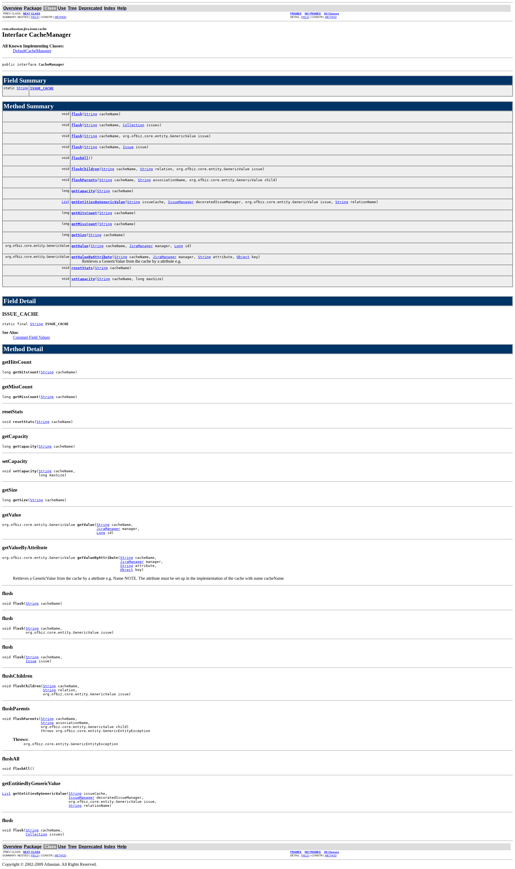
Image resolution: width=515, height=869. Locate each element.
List (65, 202)
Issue (128, 147)
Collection (133, 125)
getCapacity (83, 191)
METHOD (60, 17)
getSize (78, 235)
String (22, 88)
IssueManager (181, 202)
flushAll (80, 158)
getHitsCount (84, 213)
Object (243, 257)
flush (76, 114)
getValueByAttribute (91, 257)
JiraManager (141, 246)
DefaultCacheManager (32, 51)
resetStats (82, 268)
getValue (80, 246)
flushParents (84, 180)
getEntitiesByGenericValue (98, 202)
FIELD (35, 17)
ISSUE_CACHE (42, 88)
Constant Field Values (31, 337)
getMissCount (84, 224)
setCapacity (83, 279)
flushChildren (85, 169)
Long (178, 246)
